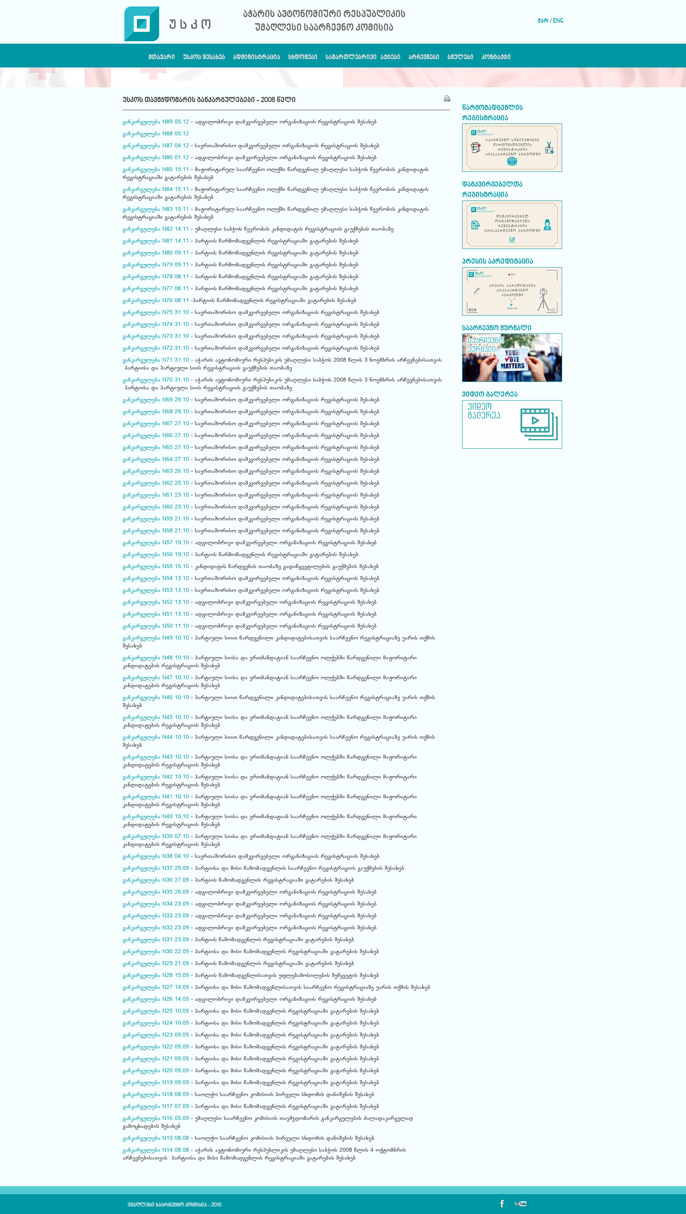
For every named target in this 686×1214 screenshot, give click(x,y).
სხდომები (303, 59)
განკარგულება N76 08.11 (156, 301)
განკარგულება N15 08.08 (156, 1138)
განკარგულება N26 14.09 (156, 999)
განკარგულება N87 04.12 (156, 146)
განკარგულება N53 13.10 (156, 591)
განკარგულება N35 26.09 (156, 892)
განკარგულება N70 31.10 (156, 380)
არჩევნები (424, 59)
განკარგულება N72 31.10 (156, 348)
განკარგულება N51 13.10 (156, 614)
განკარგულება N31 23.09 (156, 940)
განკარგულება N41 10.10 (156, 797)
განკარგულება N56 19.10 (156, 555)
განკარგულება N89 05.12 (156, 122)
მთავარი (161, 59)
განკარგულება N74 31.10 (156, 325)
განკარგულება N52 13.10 (156, 602)
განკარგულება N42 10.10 (156, 777)
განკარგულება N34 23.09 (156, 904)
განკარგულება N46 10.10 (156, 698)
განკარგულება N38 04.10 (156, 857)
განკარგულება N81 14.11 (156, 241)
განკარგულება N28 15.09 (156, 976)
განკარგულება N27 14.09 (156, 988)
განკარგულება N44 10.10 (156, 737)
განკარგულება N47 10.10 (156, 678)
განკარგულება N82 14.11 (156, 229)
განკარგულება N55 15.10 (156, 567)
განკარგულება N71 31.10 (156, 360)
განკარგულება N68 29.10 (156, 412)
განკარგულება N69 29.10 (156, 400)
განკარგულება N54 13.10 (156, 579)
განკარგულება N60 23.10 (156, 507)
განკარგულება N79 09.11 (156, 265)
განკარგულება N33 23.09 (156, 916)
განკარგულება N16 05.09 (156, 1119)
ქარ (543, 21)
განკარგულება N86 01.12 (156, 158)
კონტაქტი (496, 59)
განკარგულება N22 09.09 (156, 1047)
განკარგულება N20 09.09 (156, 1071)
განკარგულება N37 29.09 (156, 868)
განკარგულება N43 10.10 (156, 757)
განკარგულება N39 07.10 (156, 837)
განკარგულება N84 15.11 (156, 190)
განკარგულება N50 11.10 (156, 626)
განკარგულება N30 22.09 (156, 952)
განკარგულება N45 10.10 (156, 718)
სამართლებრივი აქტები (363, 59)
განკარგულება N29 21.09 (156, 964)
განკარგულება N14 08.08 (156, 1150)
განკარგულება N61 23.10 (156, 495)
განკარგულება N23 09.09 (156, 1035)
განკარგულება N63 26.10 (156, 471)
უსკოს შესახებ (204, 59)
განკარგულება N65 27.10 (156, 448)
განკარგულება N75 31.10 (156, 313)
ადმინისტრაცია (256, 59)
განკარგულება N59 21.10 (156, 519)
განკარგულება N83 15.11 (156, 209)
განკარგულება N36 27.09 (156, 880)
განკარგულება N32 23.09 (156, 928)
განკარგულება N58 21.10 (156, 531)
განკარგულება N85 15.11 (156, 170)
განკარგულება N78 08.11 (156, 277)
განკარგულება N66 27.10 (156, 436)
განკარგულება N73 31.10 (156, 336)
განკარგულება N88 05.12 (156, 134)
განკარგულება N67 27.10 (156, 424)
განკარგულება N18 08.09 (156, 1095)
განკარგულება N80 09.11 (156, 253)
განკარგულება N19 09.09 (156, 1083)
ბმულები (460, 59)
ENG (558, 21)
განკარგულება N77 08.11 (156, 289)
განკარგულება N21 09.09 (156, 1059)
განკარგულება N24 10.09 (156, 1023)
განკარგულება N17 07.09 (156, 1107)
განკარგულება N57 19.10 (156, 543)
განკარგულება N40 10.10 (156, 817)
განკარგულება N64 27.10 (156, 460)
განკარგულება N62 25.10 (156, 483)
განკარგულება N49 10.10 (156, 638)
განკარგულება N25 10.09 (156, 1011)
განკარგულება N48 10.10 (156, 658)
